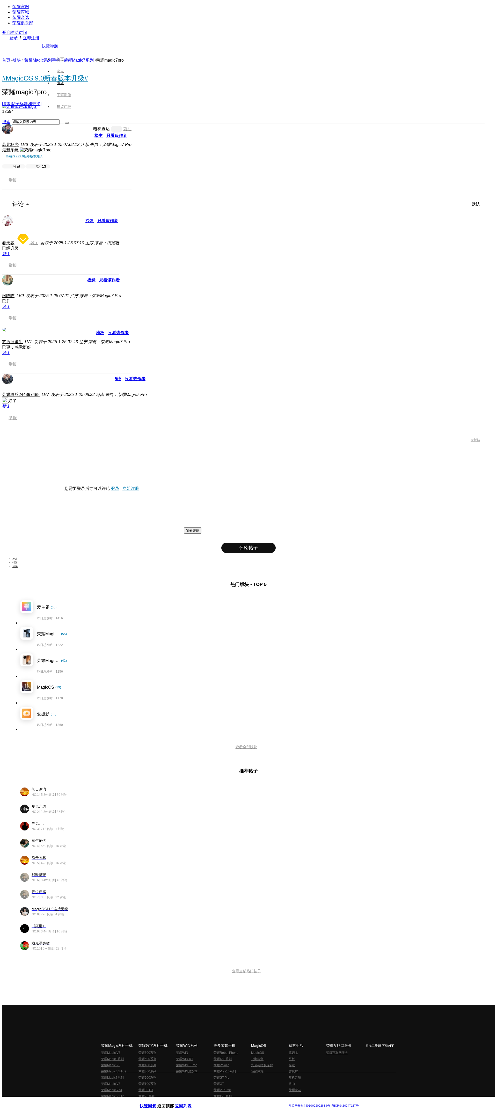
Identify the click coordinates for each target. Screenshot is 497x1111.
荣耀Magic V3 (110, 1084)
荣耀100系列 (147, 1084)
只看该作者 (116, 135)
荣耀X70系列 (223, 1096)
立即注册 (31, 38)
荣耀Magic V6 (110, 1053)
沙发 (89, 220)
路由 (292, 1084)
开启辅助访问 (14, 32)
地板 (100, 332)
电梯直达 (101, 129)
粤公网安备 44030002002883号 (309, 1105)
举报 (13, 180)
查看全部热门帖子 (246, 971)
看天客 (8, 243)
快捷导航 (50, 46)
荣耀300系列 (147, 1071)
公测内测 (257, 1059)
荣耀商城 (20, 12)
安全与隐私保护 (262, 1065)
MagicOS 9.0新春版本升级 (24, 156)
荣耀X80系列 (223, 1059)
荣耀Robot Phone (226, 1053)
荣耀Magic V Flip (113, 1096)
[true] (67, 123)
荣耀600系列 (147, 1053)
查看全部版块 (246, 747)
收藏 (17, 166)
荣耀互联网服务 (337, 1053)
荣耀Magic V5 (110, 1065)
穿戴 (292, 1065)
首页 (60, 59)
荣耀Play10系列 (225, 1071)
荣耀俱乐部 (22, 23)
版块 (17, 60)
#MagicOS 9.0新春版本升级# (45, 78)
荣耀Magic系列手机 (42, 60)
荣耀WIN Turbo (186, 1065)
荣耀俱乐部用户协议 (153, 1101)
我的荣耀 (257, 1071)
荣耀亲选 (20, 17)
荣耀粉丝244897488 (21, 394)
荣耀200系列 (147, 1077)
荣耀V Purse (222, 1090)
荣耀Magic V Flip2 (113, 1071)
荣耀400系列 (147, 1065)
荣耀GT (219, 1084)
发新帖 (475, 440)
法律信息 (231, 1101)
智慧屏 (293, 1071)
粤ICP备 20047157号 (345, 1105)
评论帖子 (248, 547)
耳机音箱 (295, 1077)
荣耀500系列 (147, 1059)
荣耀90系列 (146, 1096)
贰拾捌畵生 (12, 342)
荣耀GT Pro (222, 1077)
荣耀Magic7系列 (79, 60)
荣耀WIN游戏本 (187, 1071)
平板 (292, 1059)
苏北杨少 (10, 144)
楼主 (98, 135)
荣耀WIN (182, 1053)
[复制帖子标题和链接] (21, 103)
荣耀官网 (20, 6)
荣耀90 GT (145, 1090)
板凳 (91, 280)
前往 (127, 129)
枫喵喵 (8, 295)
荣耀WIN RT (184, 1059)
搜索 (6, 122)
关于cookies (217, 1101)
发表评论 (192, 530)
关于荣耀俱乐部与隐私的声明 (188, 1101)
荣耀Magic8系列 (112, 1059)
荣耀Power (221, 1065)
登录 (13, 38)
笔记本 (293, 1053)
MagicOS (257, 1053)
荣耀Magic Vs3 (111, 1090)
